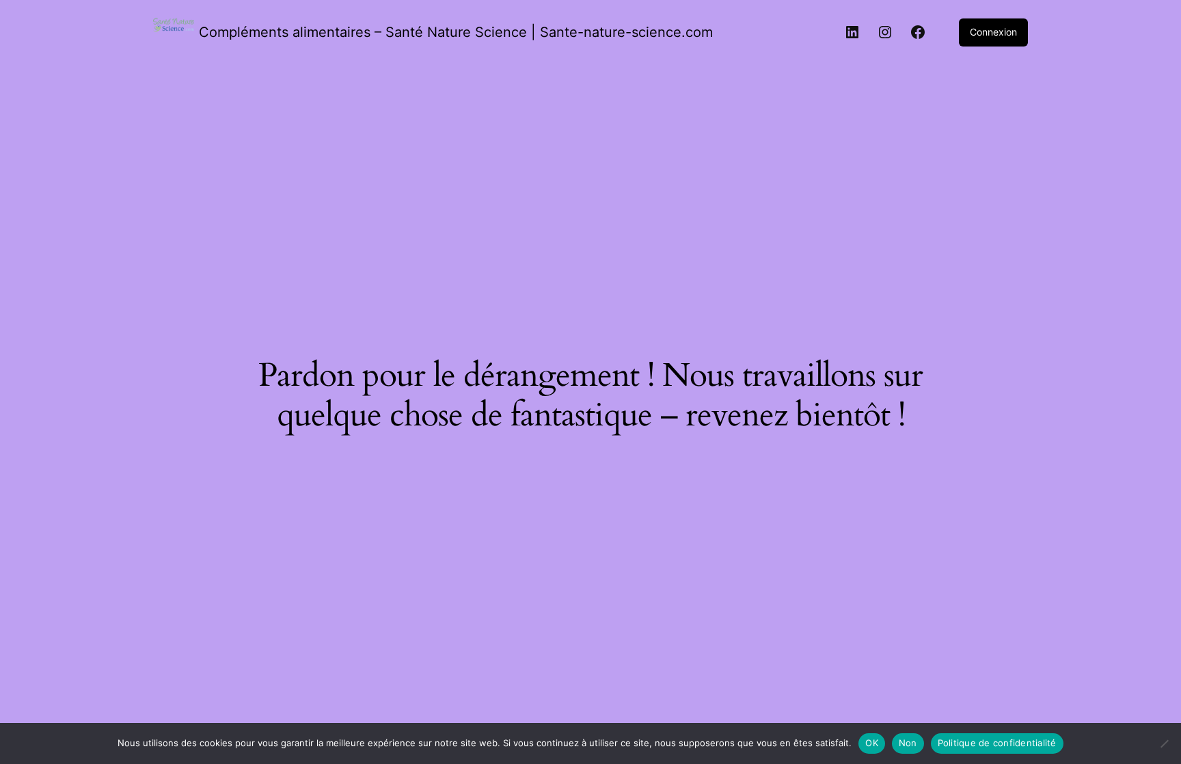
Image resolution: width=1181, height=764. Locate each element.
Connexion (993, 32)
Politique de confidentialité (997, 742)
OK (871, 742)
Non (908, 742)
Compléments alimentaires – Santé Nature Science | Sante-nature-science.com (456, 32)
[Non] (1164, 743)
